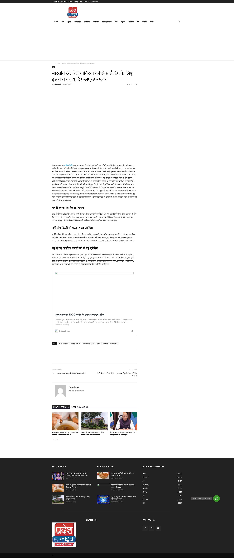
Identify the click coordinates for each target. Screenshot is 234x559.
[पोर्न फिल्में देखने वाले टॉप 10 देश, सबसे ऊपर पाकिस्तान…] (103, 487)
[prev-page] (53, 439)
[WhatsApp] (71, 89)
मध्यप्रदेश (78, 22)
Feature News (63, 343)
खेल (116, 22)
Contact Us (55, 2)
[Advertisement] (117, 43)
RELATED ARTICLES (61, 407)
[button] (179, 22)
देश (63, 22)
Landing (105, 343)
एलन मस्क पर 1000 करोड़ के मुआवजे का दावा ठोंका (68, 373)
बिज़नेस (123, 22)
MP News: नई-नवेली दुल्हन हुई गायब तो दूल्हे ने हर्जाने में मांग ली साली (117, 374)
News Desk (57, 84)
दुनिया (69, 22)
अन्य (151, 22)
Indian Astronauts (88, 343)
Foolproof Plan (75, 343)
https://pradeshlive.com (76, 390)
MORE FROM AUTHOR (80, 407)
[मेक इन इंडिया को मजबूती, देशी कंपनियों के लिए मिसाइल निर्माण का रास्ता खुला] (123, 421)
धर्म (138, 22)
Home (56, 22)
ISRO (98, 343)
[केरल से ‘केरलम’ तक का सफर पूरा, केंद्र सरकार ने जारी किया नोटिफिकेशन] (94, 421)
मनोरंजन (131, 22)
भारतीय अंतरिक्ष (68, 165)
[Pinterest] (65, 89)
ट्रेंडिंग (144, 22)
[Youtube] (158, 528)
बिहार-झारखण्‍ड (107, 22)
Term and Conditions (91, 2)
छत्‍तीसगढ (87, 22)
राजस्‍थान (96, 22)
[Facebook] (54, 89)
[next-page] (57, 439)
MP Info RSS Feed (66, 2)
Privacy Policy (78, 2)
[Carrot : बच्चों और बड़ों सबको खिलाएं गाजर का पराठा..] (103, 475)
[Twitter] (60, 89)
